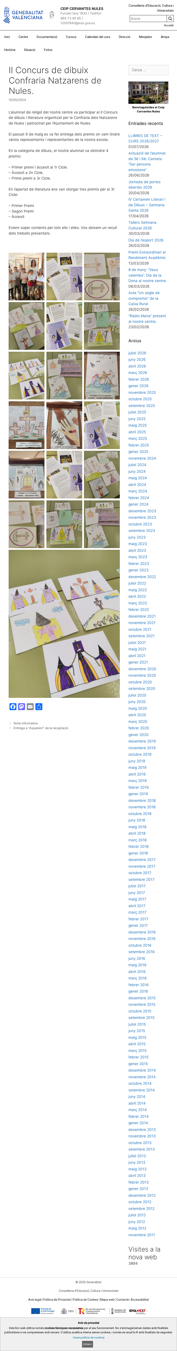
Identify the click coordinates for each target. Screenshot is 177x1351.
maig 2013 (137, 1169)
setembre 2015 (141, 1017)
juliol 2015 (137, 1024)
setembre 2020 (141, 688)
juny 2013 (136, 1162)
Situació (29, 50)
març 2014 (137, 1110)
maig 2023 (137, 544)
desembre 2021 (142, 616)
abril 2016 (137, 972)
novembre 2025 (142, 392)
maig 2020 (137, 708)
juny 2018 (136, 820)
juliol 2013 (137, 1156)
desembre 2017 (142, 860)
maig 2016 (137, 965)
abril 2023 (137, 550)
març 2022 (137, 603)
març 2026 (137, 372)
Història (9, 50)
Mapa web (107, 1299)
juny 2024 (137, 471)
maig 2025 (137, 425)
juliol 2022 (137, 583)
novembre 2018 (141, 807)
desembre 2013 (142, 1129)
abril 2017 (136, 906)
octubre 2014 (140, 1083)
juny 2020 (137, 702)
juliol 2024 (137, 465)
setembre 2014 (141, 1090)
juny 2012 (136, 1222)
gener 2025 (138, 451)
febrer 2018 (138, 846)
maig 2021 (137, 649)
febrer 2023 (138, 563)
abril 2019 (137, 774)
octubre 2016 (140, 945)
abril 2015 (136, 1044)
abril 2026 (137, 366)
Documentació (47, 37)
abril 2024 (137, 484)
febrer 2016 (138, 985)
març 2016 (137, 978)
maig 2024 (137, 478)
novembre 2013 (142, 1136)
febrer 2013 (138, 1182)
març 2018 (137, 840)
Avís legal (34, 1299)
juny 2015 (136, 1031)
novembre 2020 (142, 675)
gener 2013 (138, 1189)
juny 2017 (136, 893)
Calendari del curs (97, 37)
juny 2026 (137, 359)
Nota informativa (26, 723)
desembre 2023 (142, 511)
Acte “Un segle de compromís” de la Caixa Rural (144, 298)
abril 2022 (137, 596)
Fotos (48, 50)
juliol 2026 (137, 353)
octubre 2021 (139, 629)
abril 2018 (136, 833)
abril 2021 (136, 656)
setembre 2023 (141, 530)
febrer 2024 (138, 498)
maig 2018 (137, 827)
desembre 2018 (142, 800)
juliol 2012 (137, 1215)
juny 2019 (136, 761)
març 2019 (137, 781)
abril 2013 (137, 1175)
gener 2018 (138, 853)
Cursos (71, 37)
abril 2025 (137, 432)
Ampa (165, 37)
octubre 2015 (139, 1011)
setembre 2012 (141, 1208)
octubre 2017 (139, 873)
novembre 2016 (142, 938)
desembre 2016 (142, 932)
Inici (7, 37)
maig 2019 (137, 767)
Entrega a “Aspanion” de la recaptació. (41, 728)
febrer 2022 (138, 609)
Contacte (122, 1299)
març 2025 (137, 438)
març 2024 (137, 491)
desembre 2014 (142, 1070)
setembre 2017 (141, 879)
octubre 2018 (139, 814)
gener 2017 (138, 925)
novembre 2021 (141, 623)
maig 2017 (137, 899)
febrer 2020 (138, 728)
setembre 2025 (141, 406)
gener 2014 (138, 1123)
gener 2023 (138, 570)
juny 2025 (136, 419)
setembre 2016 (141, 952)
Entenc (87, 1344)
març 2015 (137, 1050)
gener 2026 (138, 386)
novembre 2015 (141, 1004)
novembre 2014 (142, 1077)
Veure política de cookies (88, 1337)
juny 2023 (137, 537)
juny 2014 (136, 1096)
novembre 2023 (142, 517)
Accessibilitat (140, 1299)
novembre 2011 (141, 1235)
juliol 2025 (137, 412)
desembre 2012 (142, 1195)
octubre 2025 (140, 399)
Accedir (169, 25)
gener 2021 (138, 662)
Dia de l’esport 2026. (146, 240)
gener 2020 (138, 735)
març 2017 (137, 912)
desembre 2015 (142, 998)
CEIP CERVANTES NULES (81, 8)
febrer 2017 (138, 919)
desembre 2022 (142, 577)
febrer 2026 (138, 379)
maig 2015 (137, 1037)
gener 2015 (138, 1064)
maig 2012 (137, 1228)
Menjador (145, 37)
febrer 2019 (138, 787)
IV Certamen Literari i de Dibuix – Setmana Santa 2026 (146, 205)
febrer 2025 (138, 445)
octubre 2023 (140, 524)
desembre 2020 (142, 669)
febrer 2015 (138, 1057)
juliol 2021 (137, 642)
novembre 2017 (141, 866)
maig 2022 (137, 590)
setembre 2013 (141, 1149)
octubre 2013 (140, 1143)
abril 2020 (137, 715)
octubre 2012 (139, 1202)
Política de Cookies (85, 1299)
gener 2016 (138, 991)
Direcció (124, 37)
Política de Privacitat (57, 1299)
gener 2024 (138, 504)
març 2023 (137, 557)
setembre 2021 (141, 636)
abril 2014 (137, 1103)
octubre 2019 (140, 754)
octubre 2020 (140, 682)
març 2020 (137, 721)
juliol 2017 (137, 886)
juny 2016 (136, 958)
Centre (23, 37)
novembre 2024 (142, 458)
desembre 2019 (142, 741)
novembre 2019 (142, 748)
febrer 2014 (138, 1116)
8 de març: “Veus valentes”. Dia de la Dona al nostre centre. (147, 275)
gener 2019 (138, 794)
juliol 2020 (137, 695)
